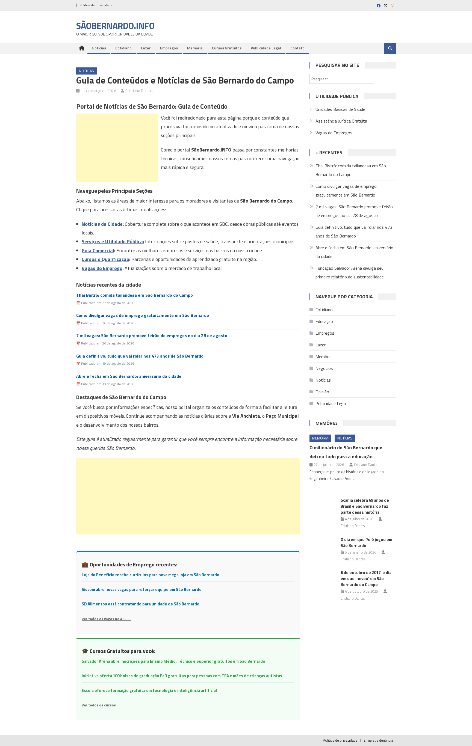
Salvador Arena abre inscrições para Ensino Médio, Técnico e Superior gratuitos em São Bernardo (173, 661)
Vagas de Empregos (333, 132)
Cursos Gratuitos (226, 48)
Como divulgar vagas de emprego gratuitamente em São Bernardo (142, 315)
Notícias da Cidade (102, 224)
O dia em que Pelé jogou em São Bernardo (366, 542)
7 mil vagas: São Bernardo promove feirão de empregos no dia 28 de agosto (151, 335)
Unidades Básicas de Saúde (340, 109)
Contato (297, 48)
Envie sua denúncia (378, 740)
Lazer (146, 48)
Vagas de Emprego (102, 268)
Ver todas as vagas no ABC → (106, 619)
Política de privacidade (96, 5)
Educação (324, 321)
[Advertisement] (117, 148)
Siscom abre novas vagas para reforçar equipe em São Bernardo (142, 589)
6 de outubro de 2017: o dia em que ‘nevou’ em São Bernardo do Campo (366, 578)
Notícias (99, 48)
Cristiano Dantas (139, 90)
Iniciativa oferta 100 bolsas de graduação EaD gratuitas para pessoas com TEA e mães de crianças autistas (182, 676)
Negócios (324, 368)
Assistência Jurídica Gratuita (341, 121)
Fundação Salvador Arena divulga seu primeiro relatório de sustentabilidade (349, 272)
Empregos (169, 48)
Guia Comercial (98, 250)
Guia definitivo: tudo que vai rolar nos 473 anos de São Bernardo (139, 356)
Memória (195, 48)
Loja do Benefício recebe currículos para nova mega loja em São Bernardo (150, 575)
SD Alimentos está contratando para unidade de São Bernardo (140, 604)
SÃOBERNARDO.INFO (115, 25)
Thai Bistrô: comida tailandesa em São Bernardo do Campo (134, 295)
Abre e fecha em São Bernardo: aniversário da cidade (128, 376)
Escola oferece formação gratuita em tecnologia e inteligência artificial (149, 690)
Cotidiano (123, 48)
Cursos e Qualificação (105, 259)
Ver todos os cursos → (101, 705)
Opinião (322, 391)
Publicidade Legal (266, 48)
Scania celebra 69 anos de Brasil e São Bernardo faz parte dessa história (365, 506)
